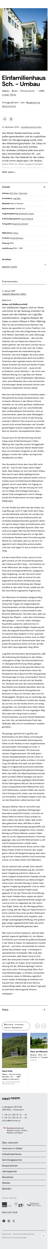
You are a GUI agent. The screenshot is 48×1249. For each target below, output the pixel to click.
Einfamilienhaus (16, 238)
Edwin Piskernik (27, 219)
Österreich (23, 193)
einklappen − (8, 993)
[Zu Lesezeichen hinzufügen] (4, 119)
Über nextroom (10, 1142)
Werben (6, 1182)
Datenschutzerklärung (23, 1234)
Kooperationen (10, 1165)
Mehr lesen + (24, 165)
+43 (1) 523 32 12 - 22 (15, 1117)
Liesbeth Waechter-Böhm (14, 294)
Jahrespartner (9, 1171)
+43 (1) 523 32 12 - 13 (15, 1115)
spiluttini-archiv (9, 266)
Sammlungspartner (12, 1159)
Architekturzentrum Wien (31, 127)
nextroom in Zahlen (12, 1148)
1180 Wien (14, 193)
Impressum (6, 1234)
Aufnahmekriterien (12, 1154)
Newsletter (8, 1177)
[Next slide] (44, 39)
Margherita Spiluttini (20, 224)
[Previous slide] (3, 39)
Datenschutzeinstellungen (14, 1237)
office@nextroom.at (11, 1120)
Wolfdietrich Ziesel (26, 213)
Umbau (15, 233)
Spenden (6, 1188)
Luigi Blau (9, 94)
